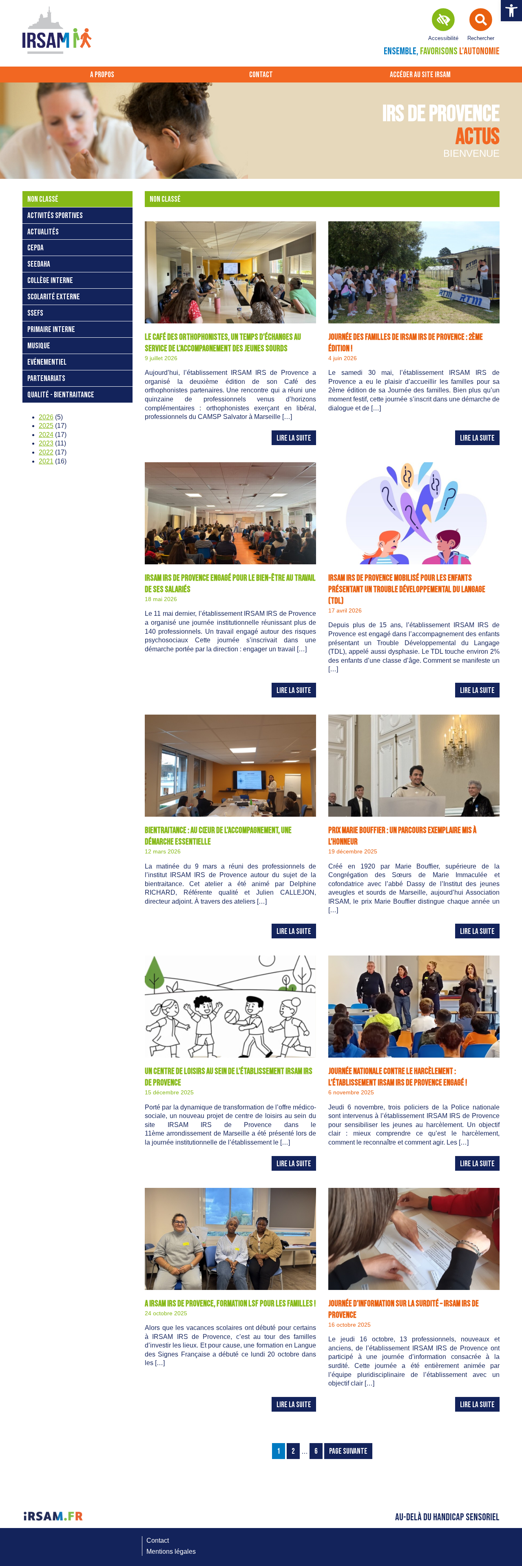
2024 (46, 434)
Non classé (42, 199)
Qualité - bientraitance (60, 395)
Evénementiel (46, 362)
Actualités (43, 232)
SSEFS (35, 313)
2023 (46, 443)
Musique (38, 346)
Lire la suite (293, 438)
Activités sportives (55, 216)
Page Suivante (348, 1451)
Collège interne (50, 280)
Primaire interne (51, 329)
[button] (511, 10)
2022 (46, 452)
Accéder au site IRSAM (420, 75)
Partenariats (46, 378)
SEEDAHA (38, 264)
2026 (46, 417)
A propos (102, 75)
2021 (46, 461)
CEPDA (35, 248)
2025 (46, 425)
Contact (261, 75)
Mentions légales (171, 1551)
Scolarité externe (53, 297)
